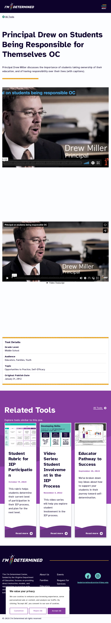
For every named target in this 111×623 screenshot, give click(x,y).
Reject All (38, 611)
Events (60, 574)
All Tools (9, 17)
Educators (45, 586)
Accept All (56, 611)
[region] (37, 602)
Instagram (98, 576)
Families (44, 580)
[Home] (19, 6)
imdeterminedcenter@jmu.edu (92, 583)
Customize (19, 611)
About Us (44, 574)
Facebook (88, 576)
